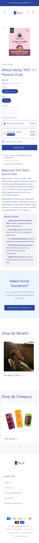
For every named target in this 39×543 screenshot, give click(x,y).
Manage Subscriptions (13, 503)
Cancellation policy (20, 536)
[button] (4, 12)
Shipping (4, 83)
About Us (8, 482)
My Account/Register (13, 493)
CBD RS (18, 526)
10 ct (6, 100)
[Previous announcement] (4, 3)
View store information (13, 164)
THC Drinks (9, 439)
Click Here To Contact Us (19, 308)
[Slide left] (14, 383)
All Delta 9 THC (11, 375)
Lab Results (9, 498)
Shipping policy (27, 533)
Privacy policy (29, 529)
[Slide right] (24, 383)
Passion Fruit (9, 91)
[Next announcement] (34, 3)
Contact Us (9, 488)
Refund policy (17, 529)
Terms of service (14, 533)
